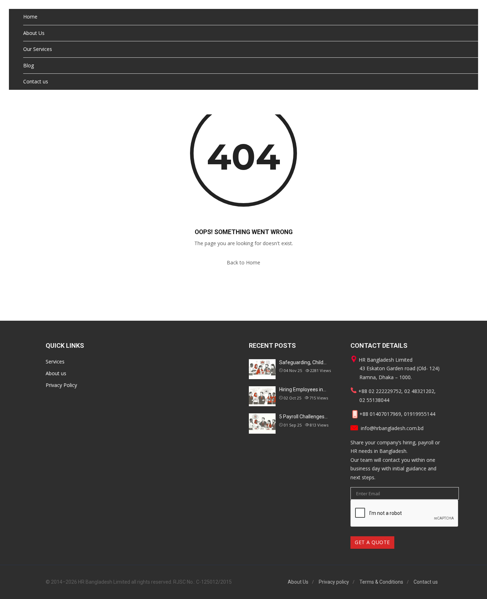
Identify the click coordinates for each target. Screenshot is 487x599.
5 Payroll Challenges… (303, 416)
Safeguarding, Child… (303, 362)
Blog (28, 65)
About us (56, 373)
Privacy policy (334, 582)
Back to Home (243, 262)
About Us (34, 33)
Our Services (37, 49)
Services (55, 361)
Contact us (35, 81)
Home (30, 16)
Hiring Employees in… (302, 389)
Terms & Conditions (381, 582)
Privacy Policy (61, 385)
